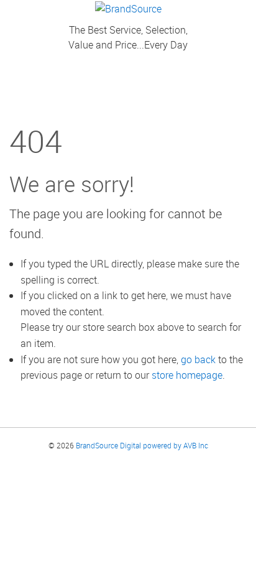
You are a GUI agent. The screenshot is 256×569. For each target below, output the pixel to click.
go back (198, 359)
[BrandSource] (128, 7)
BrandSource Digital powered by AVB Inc (142, 445)
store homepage (187, 375)
